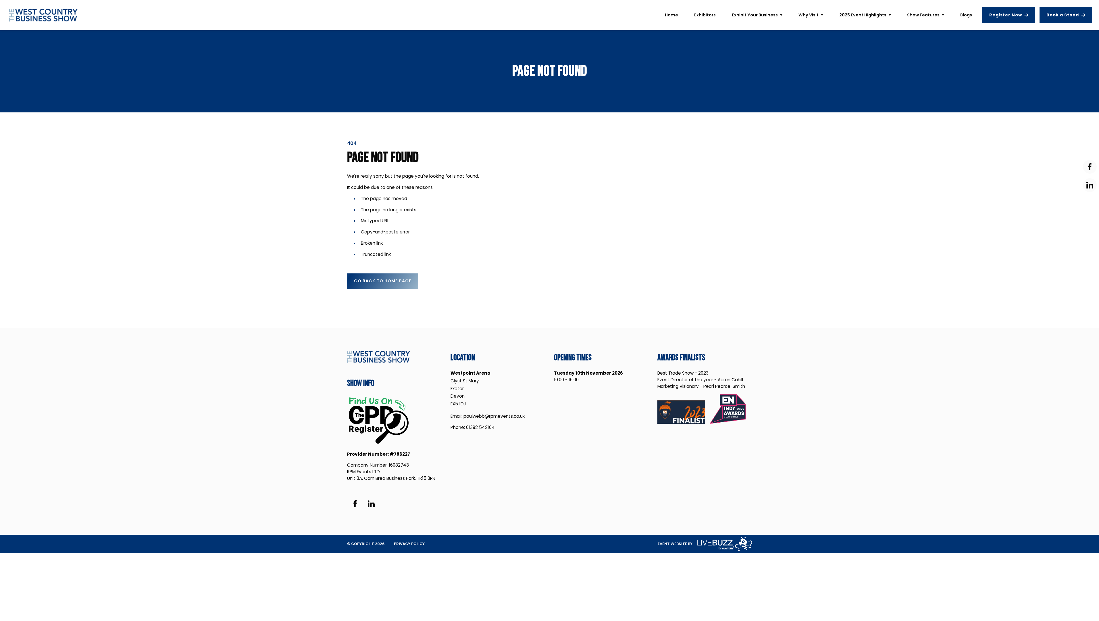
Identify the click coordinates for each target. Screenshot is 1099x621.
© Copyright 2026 (366, 544)
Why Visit (808, 15)
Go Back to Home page (382, 281)
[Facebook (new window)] (355, 503)
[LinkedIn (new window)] (371, 503)
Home (671, 15)
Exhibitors (705, 15)
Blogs (966, 15)
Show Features (923, 15)
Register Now (1005, 15)
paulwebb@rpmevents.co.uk (494, 416)
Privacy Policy (409, 544)
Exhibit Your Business (755, 15)
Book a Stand (1062, 15)
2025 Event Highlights (862, 15)
